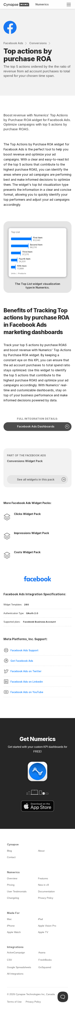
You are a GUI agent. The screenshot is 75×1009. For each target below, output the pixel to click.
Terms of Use (14, 1001)
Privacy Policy (33, 1001)
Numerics (42, 4)
